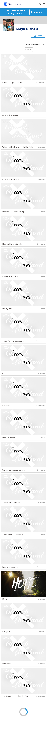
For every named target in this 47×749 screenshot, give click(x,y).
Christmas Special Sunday (13, 470)
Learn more (36, 12)
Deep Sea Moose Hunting (13, 211)
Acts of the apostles (11, 179)
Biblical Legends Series (12, 82)
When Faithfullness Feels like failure (18, 147)
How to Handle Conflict (12, 244)
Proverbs (6, 405)
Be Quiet (6, 631)
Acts (4, 373)
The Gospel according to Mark (15, 696)
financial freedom (10, 566)
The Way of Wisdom (11, 502)
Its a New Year (8, 437)
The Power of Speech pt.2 (13, 534)
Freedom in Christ (10, 276)
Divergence (7, 308)
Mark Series (7, 663)
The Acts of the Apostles (13, 340)
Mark (4, 599)
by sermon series (32, 44)
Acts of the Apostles (11, 114)
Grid (27, 49)
